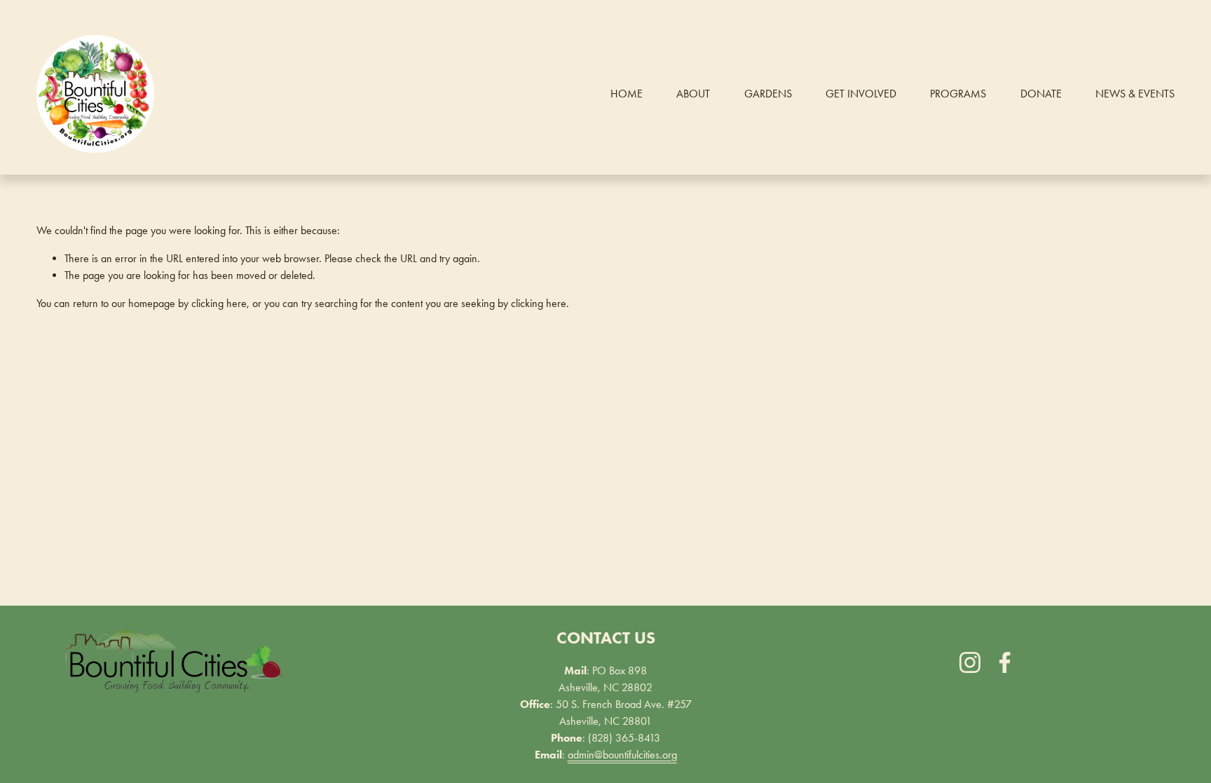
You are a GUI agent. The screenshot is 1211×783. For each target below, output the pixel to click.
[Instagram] (970, 662)
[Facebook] (1005, 662)
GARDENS (768, 93)
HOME (626, 93)
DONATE (1041, 93)
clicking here (219, 303)
